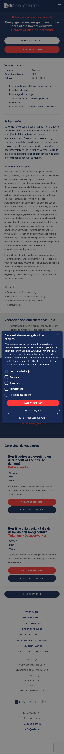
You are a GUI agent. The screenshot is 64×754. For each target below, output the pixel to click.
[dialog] (32, 377)
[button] (32, 418)
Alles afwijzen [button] (33, 410)
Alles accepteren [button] (33, 403)
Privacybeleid (42, 364)
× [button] (57, 334)
